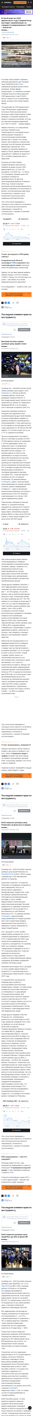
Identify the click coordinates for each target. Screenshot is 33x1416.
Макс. (22, 229)
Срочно (28, 7)
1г (15, 229)
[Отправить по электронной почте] (17, 303)
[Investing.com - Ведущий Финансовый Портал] (8, 2)
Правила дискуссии (6, 334)
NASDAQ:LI (6, 393)
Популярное (20, 7)
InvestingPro (6, 482)
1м (9, 229)
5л (18, 229)
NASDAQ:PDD (7, 874)
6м (13, 229)
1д (4, 229)
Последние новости (8, 7)
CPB (19, 84)
